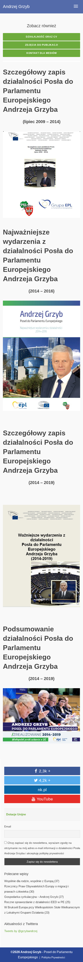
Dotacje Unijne (16, 814)
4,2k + (44, 780)
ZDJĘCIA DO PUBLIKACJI (41, 45)
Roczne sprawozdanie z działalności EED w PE (34, 902)
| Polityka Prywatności (52, 957)
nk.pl (42, 789)
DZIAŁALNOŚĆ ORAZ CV (41, 36)
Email (7, 826)
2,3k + (44, 771)
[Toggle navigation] (76, 6)
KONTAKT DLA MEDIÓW (41, 53)
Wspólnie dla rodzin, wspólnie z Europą (28, 881)
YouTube (44, 799)
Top (75, 941)
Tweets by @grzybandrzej (20, 931)
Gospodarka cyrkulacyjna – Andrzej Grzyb (31, 896)
